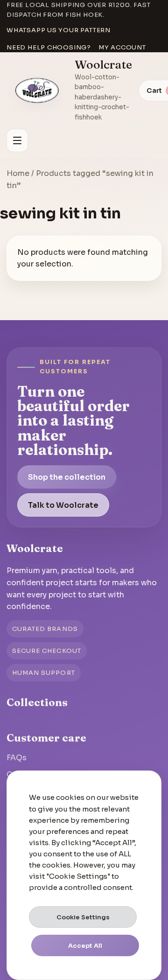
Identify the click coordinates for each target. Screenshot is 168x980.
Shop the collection (66, 477)
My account (122, 47)
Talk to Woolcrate (63, 505)
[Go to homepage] (37, 90)
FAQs (17, 758)
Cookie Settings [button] (83, 917)
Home (18, 173)
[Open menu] (17, 140)
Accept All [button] (85, 946)
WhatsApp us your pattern (59, 30)
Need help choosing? (49, 47)
